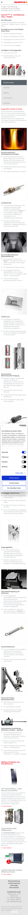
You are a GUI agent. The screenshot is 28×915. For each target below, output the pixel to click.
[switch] (24, 457)
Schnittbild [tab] (6, 88)
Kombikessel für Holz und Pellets (10, 8)
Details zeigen (19, 473)
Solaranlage (14, 885)
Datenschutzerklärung (6, 908)
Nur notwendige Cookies (14, 488)
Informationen (14, 887)
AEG (10, 910)
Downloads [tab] (6, 103)
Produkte (3, 7)
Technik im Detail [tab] (8, 82)
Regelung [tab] (6, 93)
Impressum (3, 910)
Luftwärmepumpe (14, 883)
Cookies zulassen (14, 478)
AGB (8, 910)
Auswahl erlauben (14, 483)
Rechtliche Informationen (7, 906)
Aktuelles (15, 906)
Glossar (20, 906)
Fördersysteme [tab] (7, 98)
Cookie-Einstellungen (17, 908)
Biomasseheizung (12, 7)
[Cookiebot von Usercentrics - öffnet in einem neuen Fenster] (19, 426)
